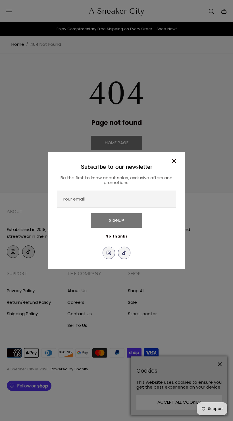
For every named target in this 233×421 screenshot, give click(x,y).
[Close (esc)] (174, 161)
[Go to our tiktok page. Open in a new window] (124, 253)
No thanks (116, 236)
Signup (116, 220)
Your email (74, 199)
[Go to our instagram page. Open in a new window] (109, 253)
